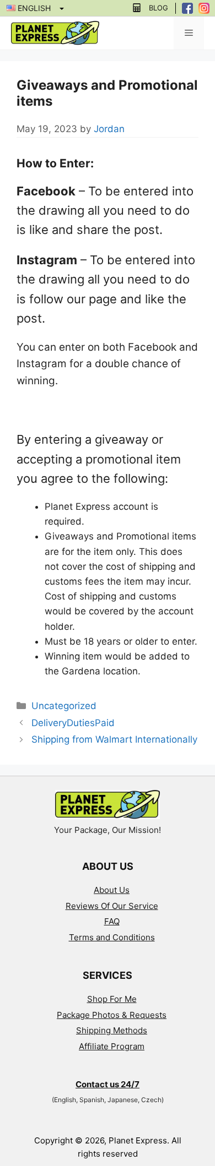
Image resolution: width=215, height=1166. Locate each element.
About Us (112, 890)
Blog (158, 8)
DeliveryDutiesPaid (73, 722)
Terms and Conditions (112, 937)
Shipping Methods (111, 1030)
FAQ (112, 921)
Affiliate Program (111, 1046)
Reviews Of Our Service (112, 906)
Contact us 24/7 (107, 1084)
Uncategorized (63, 705)
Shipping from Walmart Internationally (114, 739)
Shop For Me (112, 999)
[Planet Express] (55, 32)
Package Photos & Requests (111, 1015)
